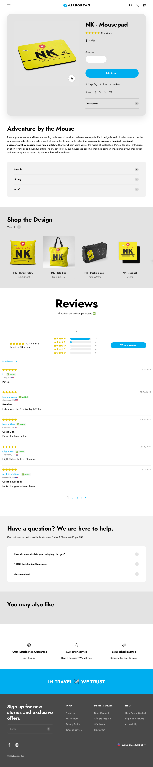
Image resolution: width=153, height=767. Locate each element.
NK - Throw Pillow (23, 273)
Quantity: (90, 52)
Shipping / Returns (134, 718)
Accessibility (131, 724)
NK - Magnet (130, 273)
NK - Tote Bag (58, 273)
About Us (70, 713)
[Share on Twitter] (100, 92)
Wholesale (99, 724)
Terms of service (74, 730)
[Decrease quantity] (90, 59)
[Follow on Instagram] (17, 745)
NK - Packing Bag (94, 273)
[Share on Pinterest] (105, 92)
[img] (9, 370)
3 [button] (77, 497)
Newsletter (99, 730)
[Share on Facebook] (95, 92)
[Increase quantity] (102, 59)
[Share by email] (110, 92)
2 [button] (72, 497)
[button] (93, 33)
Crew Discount (101, 713)
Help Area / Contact (135, 713)
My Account (72, 718)
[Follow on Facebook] (9, 745)
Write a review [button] (128, 345)
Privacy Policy (73, 724)
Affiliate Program (102, 718)
